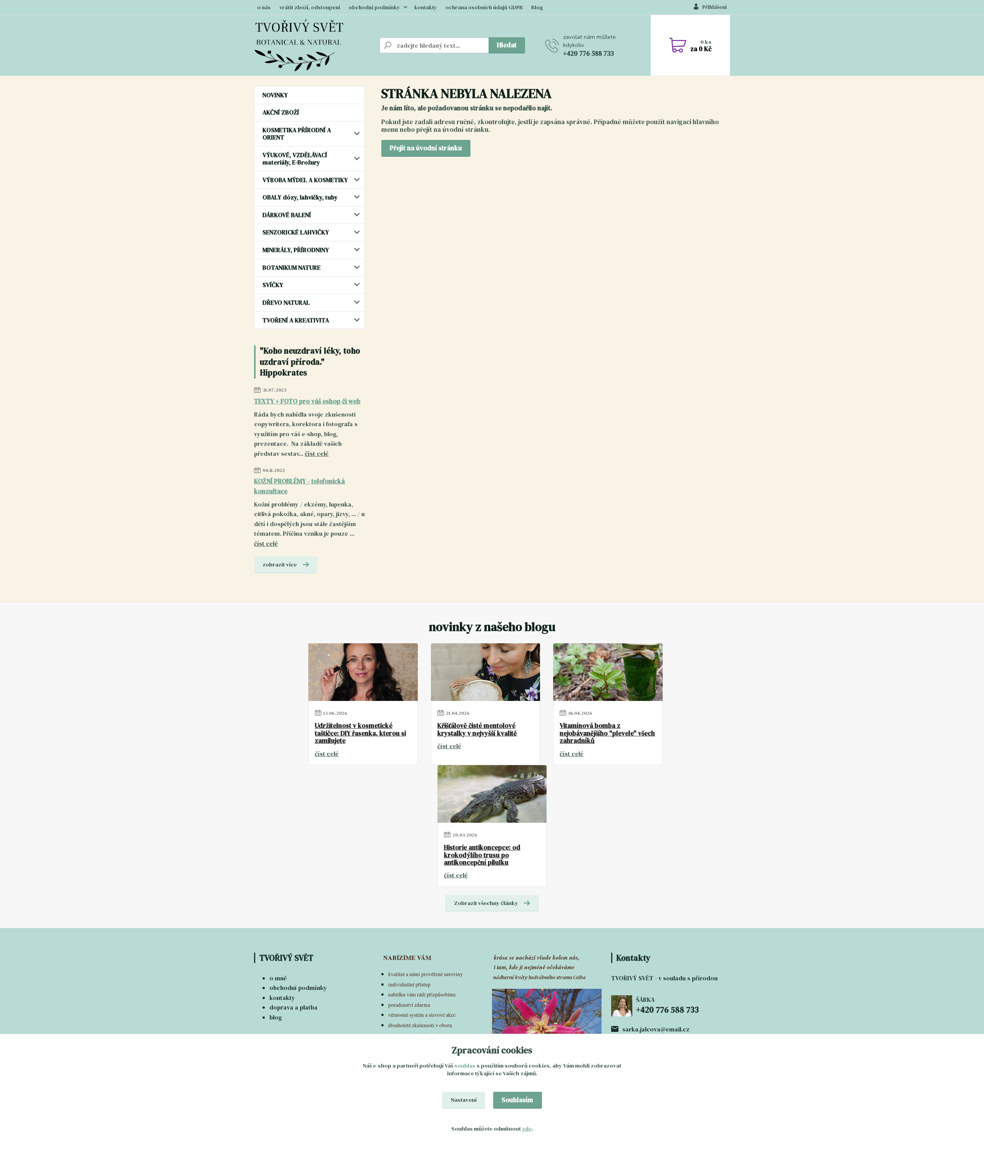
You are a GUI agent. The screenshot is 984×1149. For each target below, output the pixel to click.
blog (275, 1017)
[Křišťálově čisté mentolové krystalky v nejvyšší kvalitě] (485, 672)
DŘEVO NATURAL (286, 302)
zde (527, 1128)
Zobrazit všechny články (486, 903)
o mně (278, 978)
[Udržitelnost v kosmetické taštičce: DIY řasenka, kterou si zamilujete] (363, 672)
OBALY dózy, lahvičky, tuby (300, 197)
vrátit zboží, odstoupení (309, 7)
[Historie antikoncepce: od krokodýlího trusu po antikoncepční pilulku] (492, 794)
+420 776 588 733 (588, 53)
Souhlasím (517, 1099)
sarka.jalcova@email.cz (656, 1029)
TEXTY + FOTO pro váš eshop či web (307, 401)
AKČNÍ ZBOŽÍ (281, 112)
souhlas (464, 1065)
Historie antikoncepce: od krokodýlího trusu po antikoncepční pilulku (482, 855)
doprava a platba (293, 1007)
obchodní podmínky (374, 7)
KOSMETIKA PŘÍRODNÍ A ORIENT (297, 133)
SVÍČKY (273, 285)
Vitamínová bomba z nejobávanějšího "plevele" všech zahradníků (607, 733)
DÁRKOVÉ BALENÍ (287, 215)
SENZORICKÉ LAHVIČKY (296, 232)
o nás (264, 7)
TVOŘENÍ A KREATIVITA (296, 320)
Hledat (507, 45)
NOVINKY (275, 95)
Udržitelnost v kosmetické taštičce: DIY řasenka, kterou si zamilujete (360, 733)
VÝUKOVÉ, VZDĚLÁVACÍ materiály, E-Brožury (295, 158)
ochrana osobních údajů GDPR (484, 7)
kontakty (425, 7)
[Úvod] (313, 45)
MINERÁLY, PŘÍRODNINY (296, 250)
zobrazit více (280, 564)
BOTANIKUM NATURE (292, 267)
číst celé (317, 453)
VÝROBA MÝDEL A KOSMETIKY (305, 180)
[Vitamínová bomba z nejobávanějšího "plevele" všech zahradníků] (608, 672)
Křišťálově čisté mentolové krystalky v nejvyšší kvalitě (477, 729)
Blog (537, 7)
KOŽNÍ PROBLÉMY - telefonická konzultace (299, 486)
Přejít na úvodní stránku (426, 148)
